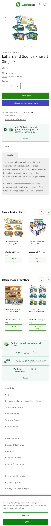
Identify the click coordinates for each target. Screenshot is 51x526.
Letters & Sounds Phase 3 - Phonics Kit (37, 243)
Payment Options (13, 482)
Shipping (4, 77)
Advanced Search (13, 438)
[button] (5, 4)
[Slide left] (20, 46)
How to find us (12, 413)
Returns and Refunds (15, 476)
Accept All (25, 522)
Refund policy (11, 426)
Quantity (5, 81)
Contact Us (10, 451)
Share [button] (7, 146)
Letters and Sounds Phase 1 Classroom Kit (36, 310)
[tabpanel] (25, 176)
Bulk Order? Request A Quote (25, 103)
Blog (7, 394)
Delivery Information (15, 444)
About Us (9, 388)
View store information (15, 119)
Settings (25, 515)
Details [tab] (10, 155)
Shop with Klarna (13, 457)
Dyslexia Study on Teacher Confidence (23, 401)
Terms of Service (13, 420)
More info (25, 138)
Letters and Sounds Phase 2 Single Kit (12, 243)
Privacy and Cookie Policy (17, 488)
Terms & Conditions (14, 407)
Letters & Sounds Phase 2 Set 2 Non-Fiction (13, 310)
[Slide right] (31, 46)
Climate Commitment (15, 464)
